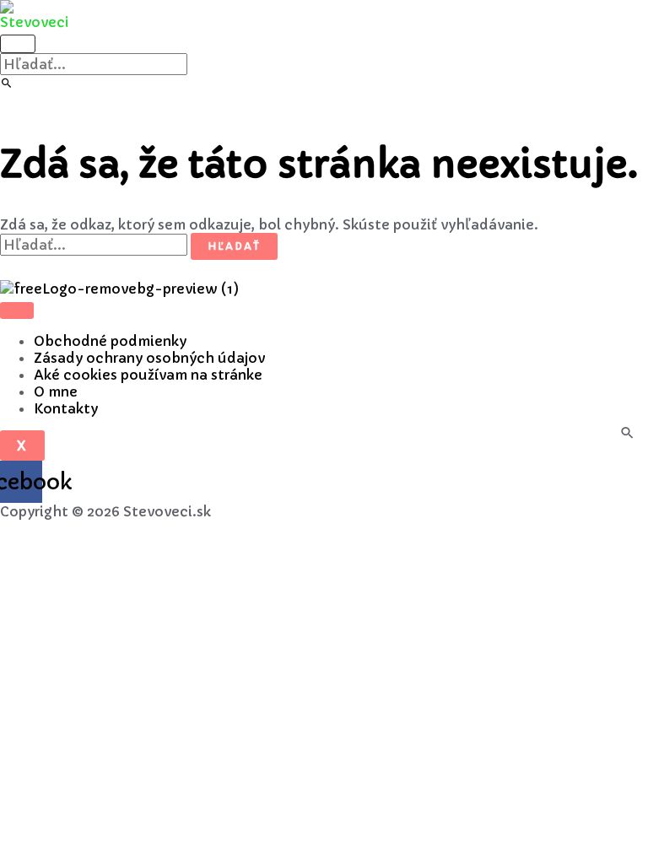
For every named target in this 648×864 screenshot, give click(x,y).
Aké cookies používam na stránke (148, 374)
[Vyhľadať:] (93, 64)
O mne (56, 391)
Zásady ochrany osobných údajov (149, 357)
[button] (7, 83)
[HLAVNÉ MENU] (17, 44)
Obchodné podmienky (110, 340)
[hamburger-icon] (17, 310)
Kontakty (66, 408)
